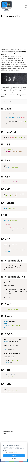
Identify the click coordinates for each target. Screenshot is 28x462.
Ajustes (14, 458)
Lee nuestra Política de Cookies (14, 452)
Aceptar (14, 455)
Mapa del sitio (6, 441)
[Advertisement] (14, 34)
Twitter (4, 433)
